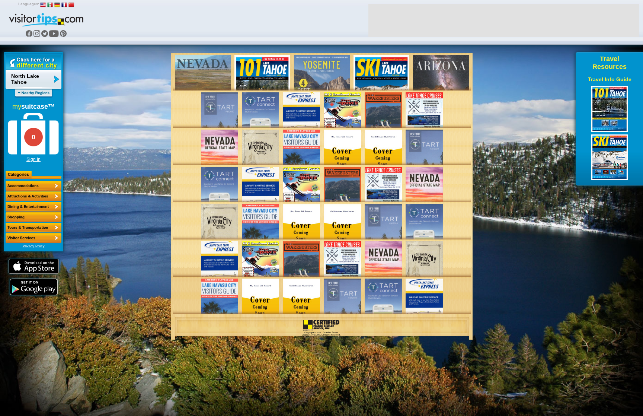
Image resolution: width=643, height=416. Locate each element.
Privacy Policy (34, 246)
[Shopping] (33, 217)
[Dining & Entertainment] (33, 207)
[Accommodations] (33, 186)
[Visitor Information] (33, 238)
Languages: (28, 4)
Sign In (33, 159)
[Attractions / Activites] (33, 196)
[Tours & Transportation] (33, 227)
